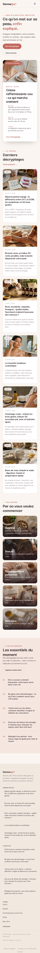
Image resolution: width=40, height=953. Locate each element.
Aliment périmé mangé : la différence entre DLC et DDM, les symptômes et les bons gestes (20, 793)
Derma (9, 3)
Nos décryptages (12, 46)
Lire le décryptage (13, 137)
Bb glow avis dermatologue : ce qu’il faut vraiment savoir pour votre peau (22, 696)
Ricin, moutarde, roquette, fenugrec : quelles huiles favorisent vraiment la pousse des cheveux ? (20, 815)
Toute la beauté (9, 164)
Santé (5, 904)
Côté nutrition (11, 53)
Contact (20, 952)
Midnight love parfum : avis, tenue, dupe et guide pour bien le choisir (22, 738)
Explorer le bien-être (13, 670)
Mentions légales (9, 949)
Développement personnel (12, 913)
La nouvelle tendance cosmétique (16, 825)
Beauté (5, 909)
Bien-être (6, 921)
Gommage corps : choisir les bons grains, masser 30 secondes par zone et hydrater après (20, 835)
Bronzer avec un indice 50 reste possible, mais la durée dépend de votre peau (19, 804)
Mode (5, 917)
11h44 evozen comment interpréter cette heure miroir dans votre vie (21, 682)
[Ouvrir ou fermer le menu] (34, 3)
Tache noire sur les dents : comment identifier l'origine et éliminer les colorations (21, 710)
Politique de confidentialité (27, 949)
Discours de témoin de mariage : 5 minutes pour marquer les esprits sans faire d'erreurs (22, 724)
